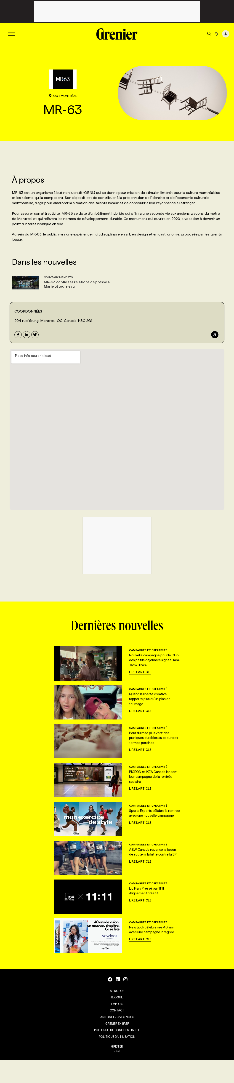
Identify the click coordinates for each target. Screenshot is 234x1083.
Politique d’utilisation (117, 1036)
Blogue (117, 997)
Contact (117, 1010)
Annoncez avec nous (117, 1017)
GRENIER (117, 1046)
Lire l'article (140, 672)
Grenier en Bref (117, 1023)
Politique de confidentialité (117, 1030)
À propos (117, 990)
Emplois (117, 1003)
